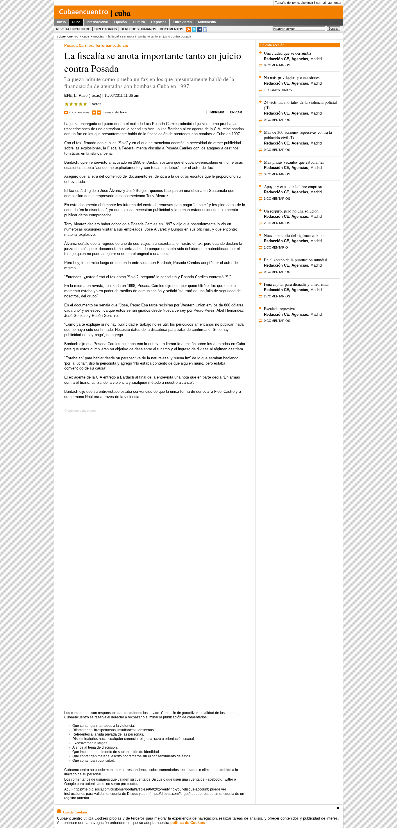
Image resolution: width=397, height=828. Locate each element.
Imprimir (217, 112)
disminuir (307, 2)
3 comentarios (277, 174)
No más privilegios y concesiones (292, 77)
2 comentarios (277, 223)
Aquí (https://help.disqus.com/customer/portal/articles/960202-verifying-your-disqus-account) (136, 789)
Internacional (97, 22)
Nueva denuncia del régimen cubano (293, 235)
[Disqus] (154, 488)
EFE (68, 95)
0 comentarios (79, 112)
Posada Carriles (78, 45)
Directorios (105, 29)
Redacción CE (276, 59)
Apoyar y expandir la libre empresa (293, 186)
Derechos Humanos (138, 29)
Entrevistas (182, 22)
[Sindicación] (188, 29)
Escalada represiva (279, 308)
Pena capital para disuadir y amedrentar (296, 284)
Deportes (159, 22)
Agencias (300, 59)
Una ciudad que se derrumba (287, 53)
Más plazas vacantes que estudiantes (294, 162)
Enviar (236, 112)
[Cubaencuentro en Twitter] (194, 29)
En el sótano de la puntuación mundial (295, 260)
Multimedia (207, 22)
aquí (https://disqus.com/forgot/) (166, 794)
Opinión (120, 22)
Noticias (98, 36)
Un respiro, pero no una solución (291, 211)
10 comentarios (278, 90)
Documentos (171, 29)
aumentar (334, 2)
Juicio (122, 45)
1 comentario (276, 247)
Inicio (61, 22)
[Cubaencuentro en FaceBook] (199, 29)
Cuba (76, 22)
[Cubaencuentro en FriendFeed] (205, 29)
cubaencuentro (67, 36)
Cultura (139, 22)
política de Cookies (187, 822)
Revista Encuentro (73, 29)
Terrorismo (105, 45)
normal (321, 2)
